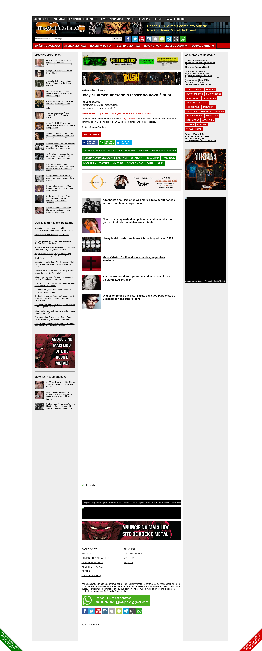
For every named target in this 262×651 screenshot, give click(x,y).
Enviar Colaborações (194, 138)
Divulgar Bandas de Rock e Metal (200, 141)
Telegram (153, 158)
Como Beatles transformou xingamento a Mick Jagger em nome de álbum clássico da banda (59, 395)
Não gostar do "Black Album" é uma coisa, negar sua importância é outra (60, 178)
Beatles (210, 89)
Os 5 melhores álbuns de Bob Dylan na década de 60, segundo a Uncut (55, 305)
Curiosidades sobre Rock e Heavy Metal (203, 78)
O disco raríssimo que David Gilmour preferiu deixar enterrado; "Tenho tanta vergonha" (58, 199)
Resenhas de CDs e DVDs (197, 80)
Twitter (104, 163)
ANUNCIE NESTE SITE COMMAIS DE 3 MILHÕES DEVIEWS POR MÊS (252, 641)
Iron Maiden (209, 98)
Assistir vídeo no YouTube (94, 127)
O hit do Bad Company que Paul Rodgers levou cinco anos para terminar (55, 284)
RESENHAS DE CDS (101, 46)
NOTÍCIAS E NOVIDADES (47, 46)
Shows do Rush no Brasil (197, 67)
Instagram (89, 163)
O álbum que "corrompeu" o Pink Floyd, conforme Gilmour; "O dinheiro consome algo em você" (60, 406)
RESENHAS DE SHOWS (128, 46)
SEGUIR (158, 19)
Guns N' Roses (213, 94)
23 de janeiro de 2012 (104, 108)
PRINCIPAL (129, 549)
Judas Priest (193, 103)
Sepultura (208, 120)
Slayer (190, 124)
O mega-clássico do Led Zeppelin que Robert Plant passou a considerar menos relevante (60, 146)
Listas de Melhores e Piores (198, 84)
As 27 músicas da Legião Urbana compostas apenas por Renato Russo (60, 384)
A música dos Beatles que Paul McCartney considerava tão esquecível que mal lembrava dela (59, 104)
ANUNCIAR (60, 19)
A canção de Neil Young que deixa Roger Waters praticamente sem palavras (60, 125)
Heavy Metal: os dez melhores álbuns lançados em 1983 (138, 238)
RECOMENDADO (133, 554)
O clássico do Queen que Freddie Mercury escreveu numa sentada (53, 291)
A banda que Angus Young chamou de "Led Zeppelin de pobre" (58, 115)
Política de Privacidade (115, 591)
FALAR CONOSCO (175, 19)
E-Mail (150, 163)
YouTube (118, 163)
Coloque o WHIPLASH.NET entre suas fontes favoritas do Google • (92, 151)
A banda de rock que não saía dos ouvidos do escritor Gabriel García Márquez (54, 278)
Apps (160, 163)
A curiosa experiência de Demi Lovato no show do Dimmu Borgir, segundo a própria (55, 248)
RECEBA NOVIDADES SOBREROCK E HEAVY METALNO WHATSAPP (10, 640)
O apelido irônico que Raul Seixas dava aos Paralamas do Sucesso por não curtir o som (139, 297)
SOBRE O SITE (42, 19)
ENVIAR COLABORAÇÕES (83, 19)
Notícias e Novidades (195, 71)
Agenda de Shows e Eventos (198, 76)
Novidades (87, 90)
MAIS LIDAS (130, 558)
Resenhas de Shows (194, 82)
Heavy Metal (193, 98)
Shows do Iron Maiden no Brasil (200, 63)
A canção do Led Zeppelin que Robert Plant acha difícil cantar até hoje (59, 83)
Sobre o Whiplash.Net (195, 134)
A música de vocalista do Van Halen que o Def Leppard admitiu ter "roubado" (54, 272)
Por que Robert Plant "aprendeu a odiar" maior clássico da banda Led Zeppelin (137, 278)
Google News (135, 163)
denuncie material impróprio (150, 589)
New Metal (206, 111)
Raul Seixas (192, 120)
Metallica (191, 111)
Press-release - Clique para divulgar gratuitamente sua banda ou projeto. (117, 113)
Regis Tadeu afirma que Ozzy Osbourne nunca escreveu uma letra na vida (59, 188)
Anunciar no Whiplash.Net (197, 136)
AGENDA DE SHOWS (75, 46)
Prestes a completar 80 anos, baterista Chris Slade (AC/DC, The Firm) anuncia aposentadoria (60, 62)
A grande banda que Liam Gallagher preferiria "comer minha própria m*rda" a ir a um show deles (60, 167)
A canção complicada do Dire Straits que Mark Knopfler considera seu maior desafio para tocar (54, 264)
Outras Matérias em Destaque (54, 222)
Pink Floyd (212, 116)
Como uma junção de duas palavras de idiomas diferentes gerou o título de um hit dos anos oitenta (139, 221)
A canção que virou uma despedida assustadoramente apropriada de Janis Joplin (54, 229)
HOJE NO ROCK (152, 46)
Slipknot (202, 124)
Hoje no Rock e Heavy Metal (198, 73)
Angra (199, 89)
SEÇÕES (176, 46)
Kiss (205, 103)
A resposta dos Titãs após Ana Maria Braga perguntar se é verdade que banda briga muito (139, 201)
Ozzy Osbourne (194, 116)
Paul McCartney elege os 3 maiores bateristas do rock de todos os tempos (59, 93)
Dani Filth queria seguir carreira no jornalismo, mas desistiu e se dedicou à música (55, 324)
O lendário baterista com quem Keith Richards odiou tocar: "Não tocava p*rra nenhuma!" (60, 135)
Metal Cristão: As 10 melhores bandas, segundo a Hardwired (134, 259)
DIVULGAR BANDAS (112, 19)
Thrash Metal (193, 129)
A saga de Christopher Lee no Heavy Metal (59, 72)
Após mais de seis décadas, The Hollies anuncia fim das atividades (52, 235)
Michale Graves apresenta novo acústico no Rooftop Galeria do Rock (53, 242)
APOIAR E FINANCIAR (138, 19)
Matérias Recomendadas (50, 376)
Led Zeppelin (193, 107)
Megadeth (208, 107)
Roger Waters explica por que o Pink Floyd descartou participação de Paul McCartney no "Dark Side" (54, 255)
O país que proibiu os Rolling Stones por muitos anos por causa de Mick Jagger (58, 210)
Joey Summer (99, 90)
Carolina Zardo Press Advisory (103, 105)
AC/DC (189, 89)
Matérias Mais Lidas (48, 54)
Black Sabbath (194, 94)
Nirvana (219, 111)
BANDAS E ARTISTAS (203, 46)
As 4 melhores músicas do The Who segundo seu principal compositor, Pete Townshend (59, 156)
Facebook (168, 158)
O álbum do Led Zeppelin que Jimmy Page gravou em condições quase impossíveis (53, 318)
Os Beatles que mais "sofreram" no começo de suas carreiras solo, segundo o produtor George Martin (55, 298)
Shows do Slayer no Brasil (197, 65)
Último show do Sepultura (197, 60)
